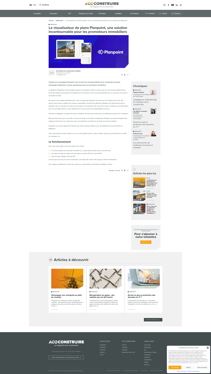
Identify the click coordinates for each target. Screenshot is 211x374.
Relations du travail (86, 13)
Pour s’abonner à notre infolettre (65, 357)
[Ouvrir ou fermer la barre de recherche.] (40, 5)
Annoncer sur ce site (128, 352)
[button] (208, 348)
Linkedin (102, 352)
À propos (125, 347)
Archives (124, 350)
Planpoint (61, 90)
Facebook (103, 347)
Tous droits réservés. (65, 370)
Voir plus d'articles (152, 319)
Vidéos (146, 362)
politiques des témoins (193, 362)
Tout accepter (175, 367)
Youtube (102, 350)
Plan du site (144, 370)
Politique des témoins (182, 371)
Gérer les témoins (202, 367)
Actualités (37, 13)
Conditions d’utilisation (113, 370)
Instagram (103, 345)
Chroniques (134, 13)
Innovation (53, 13)
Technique (102, 13)
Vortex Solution (79, 370)
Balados (146, 364)
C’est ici (144, 242)
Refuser (188, 367)
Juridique (118, 13)
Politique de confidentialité (193, 371)
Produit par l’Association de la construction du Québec (66, 351)
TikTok (102, 355)
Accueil (124, 345)
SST (69, 13)
